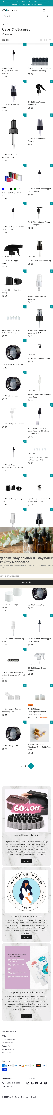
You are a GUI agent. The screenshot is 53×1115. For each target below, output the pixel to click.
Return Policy (7, 1046)
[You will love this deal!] (26, 810)
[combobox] (26, 16)
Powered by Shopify (29, 1097)
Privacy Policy (7, 1043)
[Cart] (44, 10)
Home (4, 24)
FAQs (4, 1036)
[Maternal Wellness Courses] (26, 891)
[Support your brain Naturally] (26, 967)
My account (6, 1053)
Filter (8, 40)
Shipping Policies (8, 1039)
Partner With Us (8, 1049)
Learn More (26, 861)
